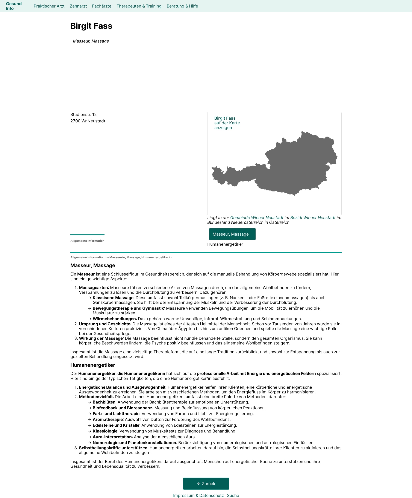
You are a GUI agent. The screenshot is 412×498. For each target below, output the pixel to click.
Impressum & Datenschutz (198, 495)
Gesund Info (14, 6)
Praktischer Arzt (49, 6)
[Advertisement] (206, 79)
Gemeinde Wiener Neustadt (257, 217)
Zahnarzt (78, 6)
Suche (233, 495)
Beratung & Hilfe (182, 6)
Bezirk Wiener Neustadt (313, 217)
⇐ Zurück (206, 483)
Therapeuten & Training (139, 6)
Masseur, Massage (231, 234)
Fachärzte (101, 6)
